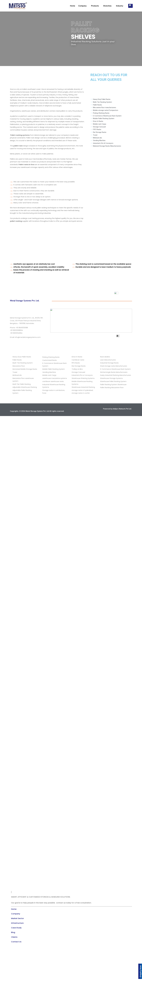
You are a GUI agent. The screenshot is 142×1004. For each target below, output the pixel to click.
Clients (14, 937)
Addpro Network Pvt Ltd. (122, 409)
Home (72, 6)
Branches (107, 6)
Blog (13, 932)
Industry (119, 6)
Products (95, 6)
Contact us (16, 941)
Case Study (16, 927)
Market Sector (17, 918)
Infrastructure (17, 923)
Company (82, 6)
